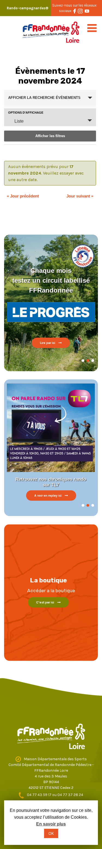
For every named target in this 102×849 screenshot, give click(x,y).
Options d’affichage (25, 112)
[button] (83, 360)
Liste (19, 121)
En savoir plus (51, 824)
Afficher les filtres (50, 136)
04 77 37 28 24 (70, 794)
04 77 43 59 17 (39, 794)
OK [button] (51, 833)
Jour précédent (23, 196)
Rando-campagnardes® (27, 8)
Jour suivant (79, 196)
